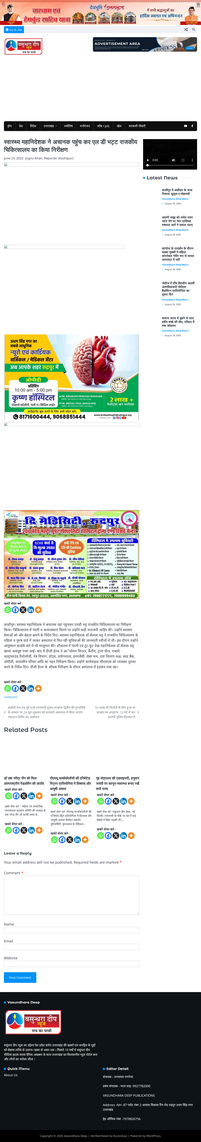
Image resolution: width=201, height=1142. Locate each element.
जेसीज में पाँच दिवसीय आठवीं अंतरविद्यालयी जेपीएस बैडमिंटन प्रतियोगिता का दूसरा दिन (178, 288)
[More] (38, 609)
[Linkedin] (30, 609)
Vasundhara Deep (75, 1136)
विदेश (33, 126)
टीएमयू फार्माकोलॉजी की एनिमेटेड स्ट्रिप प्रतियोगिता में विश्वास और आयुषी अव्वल (70, 783)
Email (8, 941)
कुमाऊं (14, 697)
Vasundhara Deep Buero (175, 198)
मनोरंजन (85, 126)
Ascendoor (120, 1136)
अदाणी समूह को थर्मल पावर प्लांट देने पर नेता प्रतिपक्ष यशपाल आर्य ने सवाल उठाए (178, 221)
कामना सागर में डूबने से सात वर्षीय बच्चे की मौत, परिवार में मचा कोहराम (178, 322)
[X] (23, 609)
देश (21, 126)
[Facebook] (15, 609)
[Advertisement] (100, 87)
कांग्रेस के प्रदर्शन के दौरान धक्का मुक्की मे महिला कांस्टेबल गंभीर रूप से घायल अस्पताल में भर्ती (178, 254)
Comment (13, 872)
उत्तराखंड (49, 126)
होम (9, 126)
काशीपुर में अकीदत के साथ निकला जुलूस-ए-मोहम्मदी (177, 192)
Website (10, 958)
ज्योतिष (68, 126)
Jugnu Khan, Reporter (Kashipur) (49, 158)
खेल (119, 126)
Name (9, 924)
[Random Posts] (186, 30)
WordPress (153, 1136)
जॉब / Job (103, 126)
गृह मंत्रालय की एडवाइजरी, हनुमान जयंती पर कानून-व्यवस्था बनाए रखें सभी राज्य (117, 783)
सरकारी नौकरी (137, 126)
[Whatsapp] (7, 609)
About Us (11, 1075)
